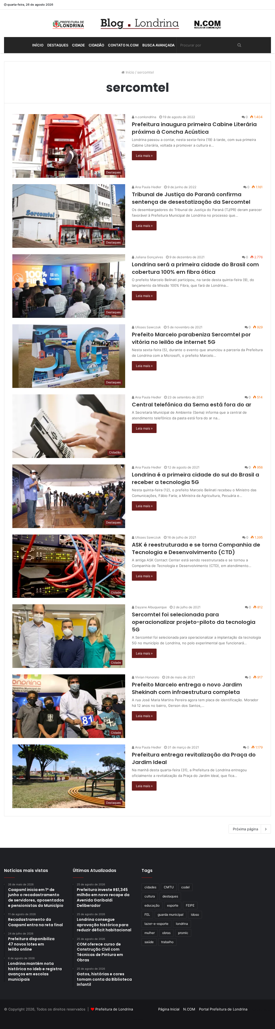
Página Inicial (168, 1009)
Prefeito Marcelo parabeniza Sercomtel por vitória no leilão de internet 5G (191, 338)
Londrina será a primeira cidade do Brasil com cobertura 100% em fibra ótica (195, 268)
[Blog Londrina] (137, 23)
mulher (149, 933)
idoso (195, 914)
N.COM (189, 1009)
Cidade (78, 45)
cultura (149, 896)
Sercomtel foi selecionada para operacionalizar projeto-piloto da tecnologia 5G (193, 622)
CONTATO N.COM (123, 45)
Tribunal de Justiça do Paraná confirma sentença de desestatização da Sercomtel (191, 198)
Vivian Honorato (146, 677)
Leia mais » (144, 156)
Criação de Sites (137, 1019)
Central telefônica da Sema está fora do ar (191, 404)
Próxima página (245, 829)
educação (152, 905)
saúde (149, 942)
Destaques (57, 45)
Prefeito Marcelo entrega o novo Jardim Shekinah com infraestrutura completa (187, 688)
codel (185, 887)
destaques (170, 896)
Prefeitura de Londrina (114, 1009)
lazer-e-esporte (156, 924)
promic (183, 933)
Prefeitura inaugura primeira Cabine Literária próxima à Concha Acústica (194, 128)
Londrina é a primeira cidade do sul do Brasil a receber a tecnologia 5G (195, 478)
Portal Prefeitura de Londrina (223, 1009)
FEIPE (190, 905)
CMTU (169, 887)
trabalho (167, 942)
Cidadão (96, 45)
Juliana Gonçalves (148, 257)
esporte (172, 905)
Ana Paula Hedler (147, 187)
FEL (147, 914)
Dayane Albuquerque (150, 607)
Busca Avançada (158, 45)
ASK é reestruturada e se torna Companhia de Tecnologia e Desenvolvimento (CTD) (196, 548)
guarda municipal (170, 914)
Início (38, 45)
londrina (182, 924)
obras (166, 933)
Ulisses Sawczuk (147, 327)
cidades (150, 887)
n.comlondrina (145, 117)
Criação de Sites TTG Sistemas (261, 1010)
